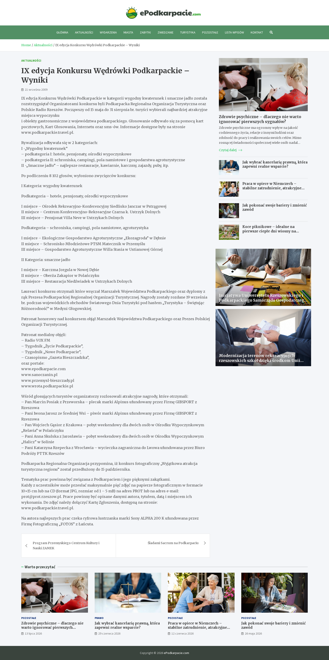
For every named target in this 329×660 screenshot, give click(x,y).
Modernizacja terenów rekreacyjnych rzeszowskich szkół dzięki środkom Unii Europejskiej (259, 360)
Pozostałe (210, 32)
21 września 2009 (36, 90)
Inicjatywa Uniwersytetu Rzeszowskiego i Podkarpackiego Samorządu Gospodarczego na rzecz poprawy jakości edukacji (263, 300)
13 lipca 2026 (33, 633)
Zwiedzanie (165, 32)
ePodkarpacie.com (176, 653)
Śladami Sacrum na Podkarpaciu (173, 543)
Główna (62, 32)
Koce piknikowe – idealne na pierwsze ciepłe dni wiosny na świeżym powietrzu (269, 231)
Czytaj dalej (228, 150)
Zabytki (145, 32)
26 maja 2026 (253, 633)
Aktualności (84, 32)
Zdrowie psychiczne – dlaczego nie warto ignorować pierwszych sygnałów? (260, 119)
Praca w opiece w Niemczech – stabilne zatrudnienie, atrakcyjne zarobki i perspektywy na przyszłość (274, 188)
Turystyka (187, 32)
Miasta (128, 32)
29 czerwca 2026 (109, 633)
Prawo (99, 618)
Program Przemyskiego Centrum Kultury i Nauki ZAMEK (66, 545)
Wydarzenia (108, 32)
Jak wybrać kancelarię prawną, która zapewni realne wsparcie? (275, 164)
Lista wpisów (234, 32)
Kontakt (257, 32)
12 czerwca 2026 (182, 633)
